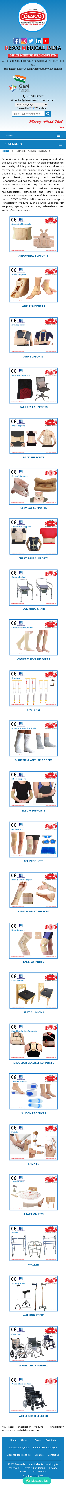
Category (14, 144)
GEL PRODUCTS (33, 861)
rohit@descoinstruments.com (35, 100)
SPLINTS (33, 1163)
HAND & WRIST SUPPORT (34, 911)
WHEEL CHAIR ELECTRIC (34, 1416)
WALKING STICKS (33, 1315)
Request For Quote (19, 1447)
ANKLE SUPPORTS (33, 306)
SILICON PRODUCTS (33, 1113)
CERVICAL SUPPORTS (33, 508)
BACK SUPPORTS (33, 457)
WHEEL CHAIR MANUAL (33, 1365)
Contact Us (53, 1454)
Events (38, 1440)
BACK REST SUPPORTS (33, 407)
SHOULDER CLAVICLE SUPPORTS (33, 1062)
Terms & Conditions (34, 1467)
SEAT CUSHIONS (33, 1012)
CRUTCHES (33, 709)
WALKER (33, 1264)
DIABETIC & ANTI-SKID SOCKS (33, 760)
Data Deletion (38, 1471)
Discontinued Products (18, 1454)
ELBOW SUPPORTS (33, 810)
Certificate (50, 1440)
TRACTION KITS (34, 1214)
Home (6, 150)
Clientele (39, 1454)
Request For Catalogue (45, 1447)
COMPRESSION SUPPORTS (33, 659)
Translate (41, 108)
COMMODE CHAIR (34, 608)
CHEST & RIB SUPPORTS (34, 558)
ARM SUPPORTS (33, 356)
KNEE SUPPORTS (33, 962)
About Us (25, 1440)
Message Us (39, 1480)
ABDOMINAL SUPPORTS (34, 255)
